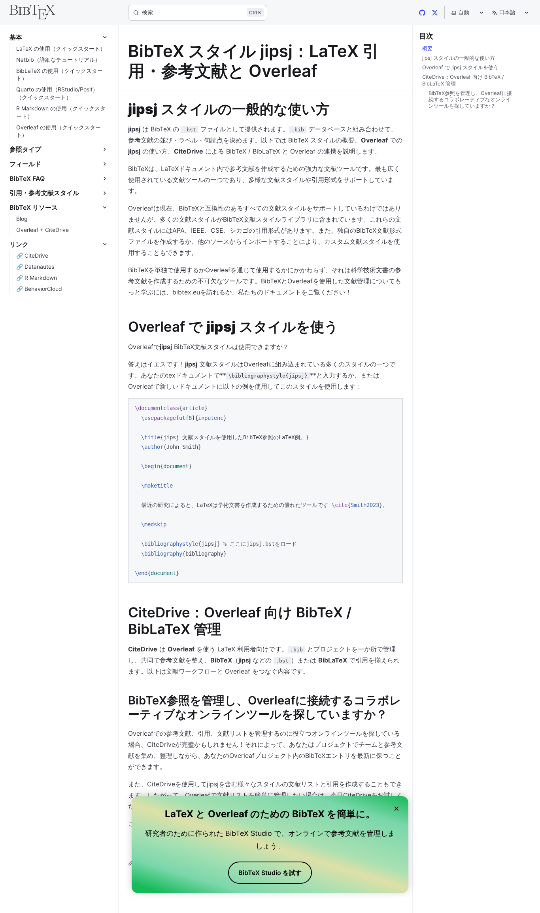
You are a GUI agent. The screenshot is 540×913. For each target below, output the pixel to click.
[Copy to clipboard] (393, 407)
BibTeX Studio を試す (270, 873)
